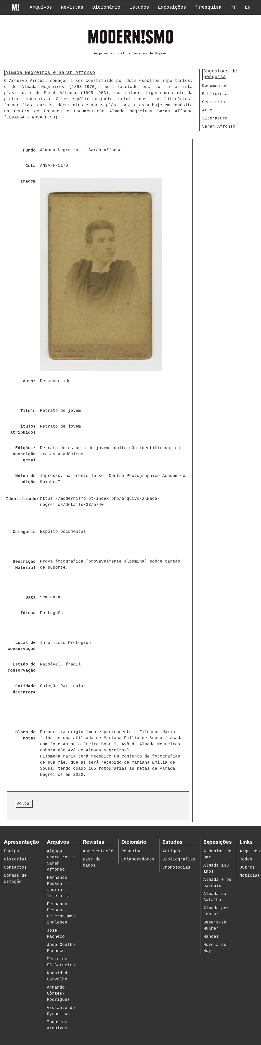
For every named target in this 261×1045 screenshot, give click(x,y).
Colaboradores (137, 859)
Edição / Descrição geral (24, 454)
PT (233, 7)
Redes (246, 859)
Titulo (28, 411)
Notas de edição (25, 479)
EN (248, 7)
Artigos (171, 851)
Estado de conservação (22, 667)
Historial (15, 859)
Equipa (11, 851)
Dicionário (106, 7)
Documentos (215, 86)
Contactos (15, 867)
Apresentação (98, 851)
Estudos (139, 7)
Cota (30, 166)
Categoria (24, 532)
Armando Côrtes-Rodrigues (58, 993)
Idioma (28, 613)
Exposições (172, 7)
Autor (29, 381)
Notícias (250, 875)
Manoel (211, 936)
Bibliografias (178, 859)
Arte (207, 110)
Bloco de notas (25, 735)
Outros (247, 867)
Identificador (22, 499)
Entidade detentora (24, 689)
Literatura (215, 118)
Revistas (72, 7)
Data (30, 597)
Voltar (24, 803)
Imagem (28, 181)
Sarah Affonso (218, 126)
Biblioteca (215, 94)
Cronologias (176, 867)
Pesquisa (131, 851)
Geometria (213, 102)
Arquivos (41, 7)
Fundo (29, 150)
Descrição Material (24, 564)
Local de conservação (22, 646)
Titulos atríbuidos (23, 429)
